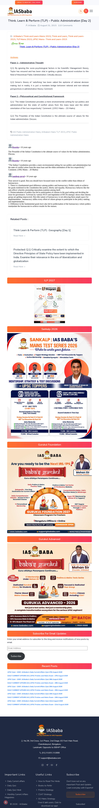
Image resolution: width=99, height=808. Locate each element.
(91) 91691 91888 (51, 752)
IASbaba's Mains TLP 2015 (53, 132)
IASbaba (23, 804)
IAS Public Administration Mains (27, 132)
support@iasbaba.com (51, 758)
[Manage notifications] (6, 802)
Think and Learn (59, 36)
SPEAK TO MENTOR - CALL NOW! (28, 2)
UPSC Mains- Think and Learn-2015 (50, 39)
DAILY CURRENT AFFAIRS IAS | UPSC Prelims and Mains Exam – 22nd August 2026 (37, 705)
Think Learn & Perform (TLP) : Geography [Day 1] (42, 230)
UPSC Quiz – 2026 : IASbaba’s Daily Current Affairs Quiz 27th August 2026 (34, 672)
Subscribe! (80, 804)
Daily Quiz (11, 785)
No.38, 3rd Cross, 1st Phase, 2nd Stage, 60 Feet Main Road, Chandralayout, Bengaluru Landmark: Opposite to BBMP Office (51, 744)
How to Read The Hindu (49, 781)
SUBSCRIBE (78, 2)
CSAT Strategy (45, 794)
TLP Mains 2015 (24, 39)
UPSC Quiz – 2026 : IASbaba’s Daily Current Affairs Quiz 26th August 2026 (34, 679)
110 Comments (65, 25)
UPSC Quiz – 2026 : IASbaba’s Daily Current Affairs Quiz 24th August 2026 (34, 694)
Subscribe (16, 656)
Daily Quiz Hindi (14, 790)
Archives (14, 57)
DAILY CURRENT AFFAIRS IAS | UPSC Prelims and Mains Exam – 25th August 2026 (37, 690)
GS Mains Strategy (46, 798)
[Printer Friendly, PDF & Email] (17, 43)
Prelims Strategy (45, 790)
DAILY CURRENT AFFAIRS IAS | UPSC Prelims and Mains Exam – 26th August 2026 (37, 683)
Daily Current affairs (16, 781)
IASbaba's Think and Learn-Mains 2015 (32, 36)
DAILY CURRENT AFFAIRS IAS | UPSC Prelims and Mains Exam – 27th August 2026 (37, 676)
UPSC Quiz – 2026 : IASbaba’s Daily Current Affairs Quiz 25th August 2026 (34, 686)
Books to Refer (45, 785)
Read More (18, 235)
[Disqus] (49, 175)
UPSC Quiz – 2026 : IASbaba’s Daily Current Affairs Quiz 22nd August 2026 (35, 701)
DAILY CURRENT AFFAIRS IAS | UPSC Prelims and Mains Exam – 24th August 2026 (37, 697)
